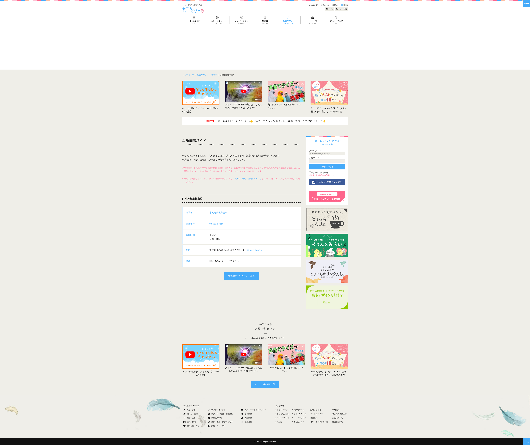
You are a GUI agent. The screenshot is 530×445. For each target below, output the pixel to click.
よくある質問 (299, 421)
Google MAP (253, 250)
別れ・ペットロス (218, 425)
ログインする (328, 166)
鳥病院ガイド (299, 409)
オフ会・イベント (218, 409)
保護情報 (248, 417)
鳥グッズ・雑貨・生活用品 (222, 413)
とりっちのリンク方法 (319, 421)
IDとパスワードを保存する (319, 173)
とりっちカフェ (300, 413)
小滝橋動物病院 (217, 212)
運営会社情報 (337, 421)
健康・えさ (191, 417)
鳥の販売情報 (216, 417)
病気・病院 (191, 421)
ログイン (330, 9)
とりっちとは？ (283, 413)
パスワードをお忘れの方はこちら (321, 175)
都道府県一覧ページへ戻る (241, 275)
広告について (337, 417)
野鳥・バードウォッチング (255, 409)
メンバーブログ (300, 417)
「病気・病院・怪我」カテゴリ (247, 178)
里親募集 (248, 421)
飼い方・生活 (192, 413)
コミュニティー (316, 413)
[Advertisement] (265, 45)
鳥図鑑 (279, 421)
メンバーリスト (283, 417)
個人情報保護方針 (339, 413)
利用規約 (335, 5)
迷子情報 (248, 413)
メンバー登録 (342, 9)
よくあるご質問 (313, 5)
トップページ (282, 409)
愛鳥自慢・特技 (193, 425)
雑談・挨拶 (191, 409)
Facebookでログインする (329, 182)
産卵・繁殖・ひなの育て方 (222, 421)
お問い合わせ (325, 5)
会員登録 (313, 417)
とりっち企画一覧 (266, 384)
